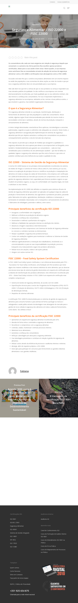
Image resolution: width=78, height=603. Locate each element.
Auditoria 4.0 (45, 519)
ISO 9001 (13, 519)
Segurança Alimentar (39, 24)
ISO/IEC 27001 (15, 522)
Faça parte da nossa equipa (19, 578)
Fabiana (24, 39)
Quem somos (14, 568)
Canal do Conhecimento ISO (50, 530)
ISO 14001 (13, 536)
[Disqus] (39, 442)
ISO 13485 (13, 547)
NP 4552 (13, 540)
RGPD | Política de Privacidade (20, 584)
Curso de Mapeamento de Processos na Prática (53, 551)
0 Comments (52, 39)
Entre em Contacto (16, 575)
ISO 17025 (13, 543)
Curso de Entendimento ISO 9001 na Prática (53, 541)
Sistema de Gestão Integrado (19, 533)
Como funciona (15, 571)
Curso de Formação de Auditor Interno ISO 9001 (53, 535)
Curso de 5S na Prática (48, 546)
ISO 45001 (13, 529)
